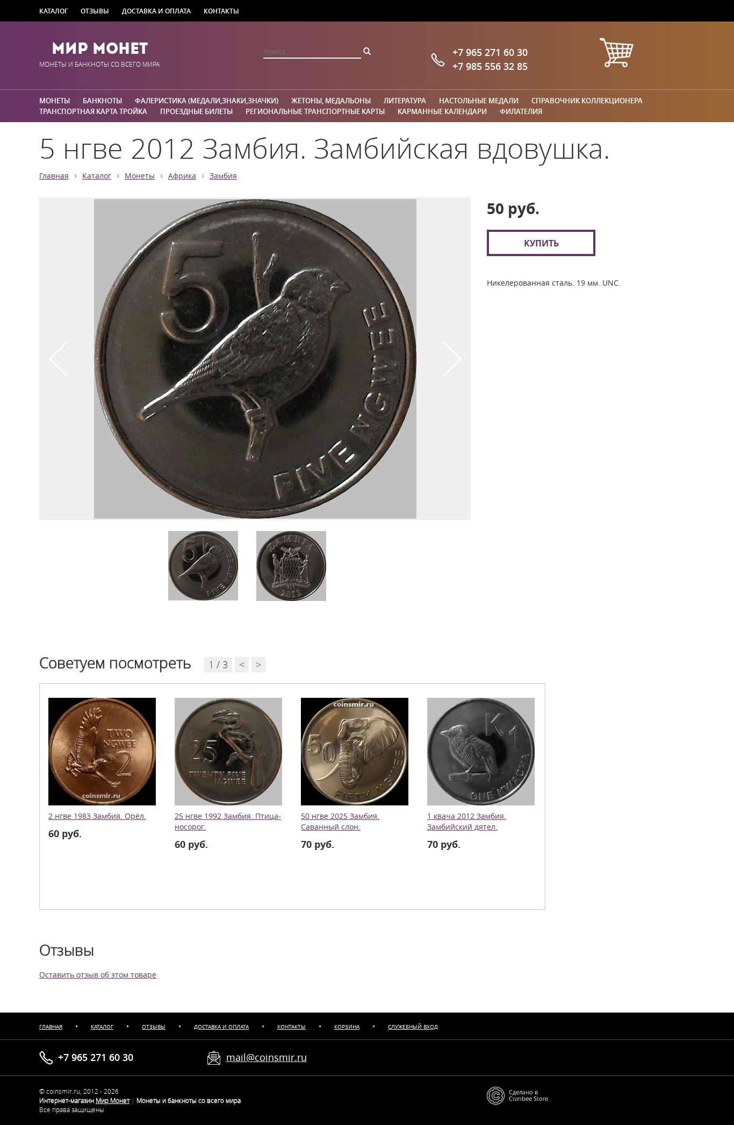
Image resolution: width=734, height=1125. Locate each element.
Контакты (221, 10)
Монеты (54, 100)
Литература (405, 100)
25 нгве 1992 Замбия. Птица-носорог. (228, 821)
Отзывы (95, 10)
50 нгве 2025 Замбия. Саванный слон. (340, 821)
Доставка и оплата (156, 10)
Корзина (346, 1026)
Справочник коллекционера (587, 100)
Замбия (223, 176)
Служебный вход (413, 1026)
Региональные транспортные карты (315, 111)
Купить (541, 243)
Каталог (53, 10)
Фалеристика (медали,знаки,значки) (206, 100)
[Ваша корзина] (616, 54)
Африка (182, 176)
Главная (54, 176)
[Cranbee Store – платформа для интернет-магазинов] (517, 1095)
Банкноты (102, 100)
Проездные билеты (196, 111)
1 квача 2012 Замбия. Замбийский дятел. (466, 821)
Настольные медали (479, 100)
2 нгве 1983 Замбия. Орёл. (97, 816)
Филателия (521, 111)
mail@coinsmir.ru (266, 1057)
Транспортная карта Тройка (93, 111)
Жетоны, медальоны (331, 100)
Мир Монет (100, 48)
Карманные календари (442, 111)
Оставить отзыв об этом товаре (97, 975)
